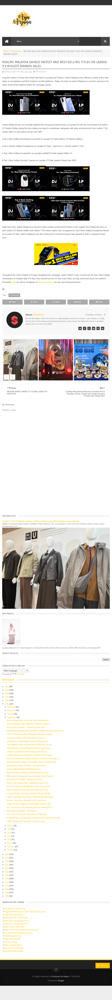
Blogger (61, 981)
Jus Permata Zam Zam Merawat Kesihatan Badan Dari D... (30, 807)
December (11, 707)
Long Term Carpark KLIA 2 (14, 915)
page (14, 282)
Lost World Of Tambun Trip (14, 909)
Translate (20, 674)
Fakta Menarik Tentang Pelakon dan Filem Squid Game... (29, 748)
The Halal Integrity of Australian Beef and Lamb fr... (27, 738)
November (11, 710)
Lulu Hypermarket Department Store (18, 933)
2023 (7, 697)
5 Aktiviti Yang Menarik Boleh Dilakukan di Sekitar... (27, 752)
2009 (7, 893)
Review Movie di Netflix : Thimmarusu (22, 811)
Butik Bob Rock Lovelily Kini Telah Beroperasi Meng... (28, 773)
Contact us (103, 965)
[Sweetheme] (80, 328)
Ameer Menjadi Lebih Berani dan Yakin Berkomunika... (28, 720)
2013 (7, 879)
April (9, 839)
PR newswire (16, 51)
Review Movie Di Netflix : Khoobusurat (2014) (25, 780)
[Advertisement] (56, 491)
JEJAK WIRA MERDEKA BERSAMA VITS (24, 769)
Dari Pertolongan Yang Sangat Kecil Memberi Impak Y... (29, 724)
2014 (7, 875)
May (9, 836)
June (9, 833)
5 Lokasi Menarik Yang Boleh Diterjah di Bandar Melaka (29, 793)
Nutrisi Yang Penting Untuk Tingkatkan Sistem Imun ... (28, 783)
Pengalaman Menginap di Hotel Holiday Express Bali (24, 912)
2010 (7, 889)
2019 (7, 858)
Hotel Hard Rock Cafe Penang (16, 918)
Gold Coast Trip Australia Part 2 (16, 924)
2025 (7, 690)
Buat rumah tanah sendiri (14, 948)
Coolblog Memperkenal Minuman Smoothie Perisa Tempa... (30, 755)
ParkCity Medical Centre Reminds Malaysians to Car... (28, 790)
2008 (7, 896)
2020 (7, 854)
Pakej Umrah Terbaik (12, 939)
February (11, 846)
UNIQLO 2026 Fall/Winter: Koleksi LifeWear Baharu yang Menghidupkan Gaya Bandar (40, 521)
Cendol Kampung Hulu (12, 936)
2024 (7, 693)
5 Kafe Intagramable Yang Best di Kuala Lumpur (26, 821)
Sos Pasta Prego (10, 942)
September (11, 717)
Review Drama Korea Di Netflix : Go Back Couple (26, 766)
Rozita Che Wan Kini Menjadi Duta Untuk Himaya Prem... (29, 787)
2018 (7, 861)
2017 (7, 865)
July (9, 829)
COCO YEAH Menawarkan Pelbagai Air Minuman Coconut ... (31, 734)
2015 (7, 872)
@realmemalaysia (46, 282)
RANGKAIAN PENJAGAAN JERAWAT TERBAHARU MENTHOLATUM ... (36, 731)
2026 (7, 686)
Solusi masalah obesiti (13, 945)
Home (6, 51)
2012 (7, 882)
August (10, 826)
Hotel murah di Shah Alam (14, 927)
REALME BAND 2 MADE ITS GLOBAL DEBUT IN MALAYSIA (31, 762)
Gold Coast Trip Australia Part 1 (16, 921)
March (10, 843)
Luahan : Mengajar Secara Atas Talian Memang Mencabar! (30, 797)
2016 (7, 868)
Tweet (13, 302)
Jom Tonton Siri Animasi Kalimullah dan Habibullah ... (28, 814)
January (10, 850)
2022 (7, 700)
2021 (7, 704)
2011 (7, 886)
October (10, 714)
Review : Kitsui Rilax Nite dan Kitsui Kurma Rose (26, 800)
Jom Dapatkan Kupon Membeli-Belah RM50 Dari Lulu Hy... (30, 745)
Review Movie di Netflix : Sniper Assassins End (25, 727)
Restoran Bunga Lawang (13, 951)
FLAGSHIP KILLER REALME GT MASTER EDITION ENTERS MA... (34, 818)
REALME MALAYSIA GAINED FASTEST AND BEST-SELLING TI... (34, 759)
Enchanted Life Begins (60, 976)
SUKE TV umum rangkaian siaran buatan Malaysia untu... (30, 804)
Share (35, 302)
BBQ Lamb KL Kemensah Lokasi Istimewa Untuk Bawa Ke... (31, 776)
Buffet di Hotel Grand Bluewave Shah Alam (21, 930)
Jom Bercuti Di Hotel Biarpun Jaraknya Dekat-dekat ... (28, 741)
